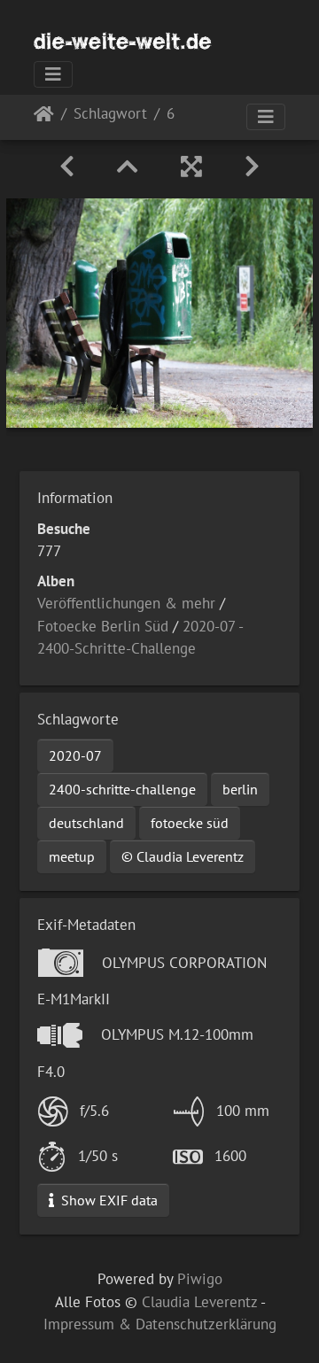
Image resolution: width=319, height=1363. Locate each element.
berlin (240, 789)
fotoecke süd (190, 823)
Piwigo (199, 1279)
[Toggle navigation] (53, 74)
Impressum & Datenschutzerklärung (159, 1324)
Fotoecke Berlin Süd (102, 626)
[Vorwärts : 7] (252, 166)
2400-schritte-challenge (122, 789)
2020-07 (75, 755)
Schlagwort (110, 114)
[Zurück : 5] (67, 166)
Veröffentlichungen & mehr (126, 603)
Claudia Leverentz (199, 1302)
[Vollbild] (191, 166)
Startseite (44, 117)
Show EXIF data (108, 1200)
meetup (72, 856)
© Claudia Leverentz (182, 856)
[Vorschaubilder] (128, 166)
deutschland (86, 823)
